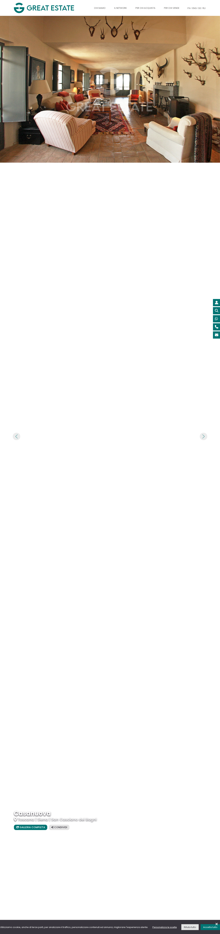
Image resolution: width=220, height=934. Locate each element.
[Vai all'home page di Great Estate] (50, 8)
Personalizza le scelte (164, 927)
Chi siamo (100, 8)
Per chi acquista (145, 8)
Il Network (120, 8)
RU (204, 8)
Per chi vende (171, 8)
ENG (194, 8)
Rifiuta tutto (190, 927)
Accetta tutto (210, 927)
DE (199, 8)
